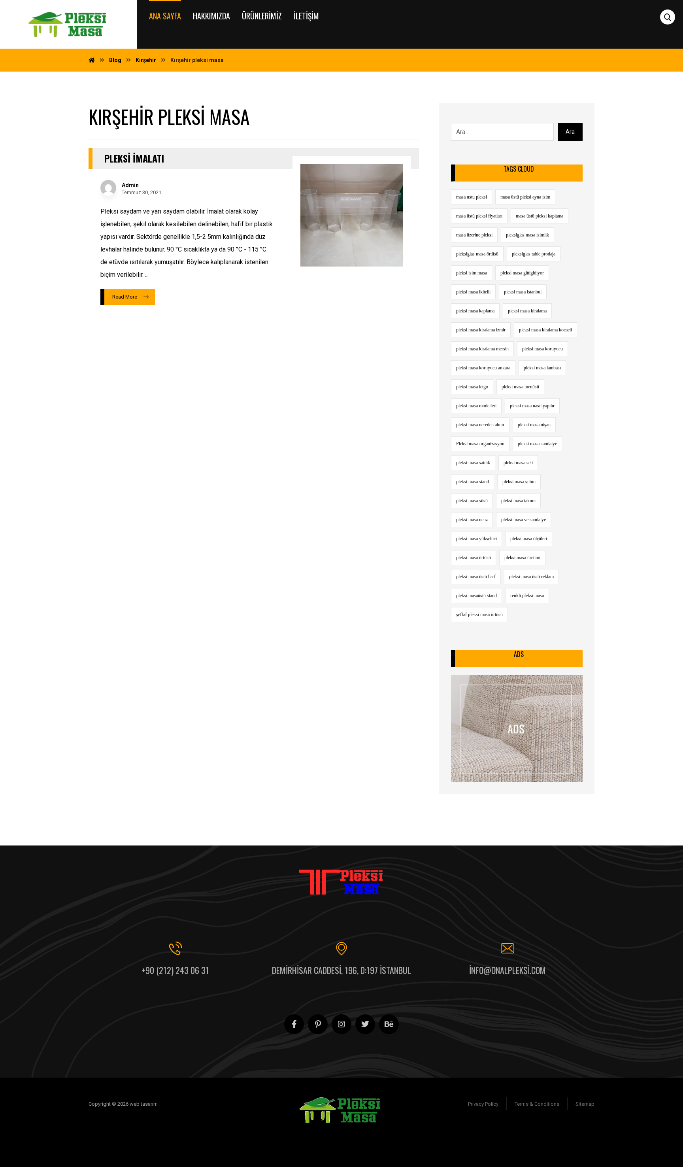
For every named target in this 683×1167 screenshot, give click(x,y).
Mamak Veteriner (474, 1144)
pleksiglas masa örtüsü (477, 254)
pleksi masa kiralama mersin (482, 349)
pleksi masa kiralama (527, 311)
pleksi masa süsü (472, 500)
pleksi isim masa (471, 273)
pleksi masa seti (518, 462)
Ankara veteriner (553, 1132)
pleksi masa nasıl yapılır (532, 406)
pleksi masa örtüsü (473, 557)
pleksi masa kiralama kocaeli (545, 330)
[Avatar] (108, 188)
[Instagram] (341, 1024)
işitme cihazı (512, 1132)
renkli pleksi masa (527, 595)
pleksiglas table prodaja (533, 254)
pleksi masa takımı (518, 500)
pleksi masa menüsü (520, 387)
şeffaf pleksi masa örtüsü (479, 614)
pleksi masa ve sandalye (523, 519)
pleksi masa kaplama (475, 311)
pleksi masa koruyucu (542, 349)
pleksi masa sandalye (537, 443)
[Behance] (389, 1024)
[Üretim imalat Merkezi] (68, 24)
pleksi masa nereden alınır (480, 424)
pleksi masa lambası (542, 368)
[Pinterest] (318, 1024)
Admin (130, 185)
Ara (570, 132)
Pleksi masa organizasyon (480, 443)
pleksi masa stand (472, 481)
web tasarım (535, 1144)
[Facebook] (294, 1024)
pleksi (508, 1144)
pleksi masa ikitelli (473, 292)
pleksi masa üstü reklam (531, 576)
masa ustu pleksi (471, 197)
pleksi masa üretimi (522, 557)
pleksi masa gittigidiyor (522, 273)
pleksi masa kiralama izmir (481, 330)
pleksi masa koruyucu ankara (483, 368)
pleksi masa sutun (519, 481)
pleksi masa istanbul (522, 292)
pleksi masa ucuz (472, 519)
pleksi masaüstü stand (476, 595)
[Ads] (516, 728)
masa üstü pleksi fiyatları (479, 216)
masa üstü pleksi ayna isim (525, 197)
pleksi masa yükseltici (476, 538)
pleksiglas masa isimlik (527, 235)
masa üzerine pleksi (474, 235)
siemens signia (472, 1132)
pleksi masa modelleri (476, 406)
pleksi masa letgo (472, 387)
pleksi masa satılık (473, 462)
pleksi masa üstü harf (476, 576)
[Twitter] (365, 1024)
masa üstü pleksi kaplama (539, 216)
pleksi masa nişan (534, 424)
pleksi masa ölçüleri (528, 538)
